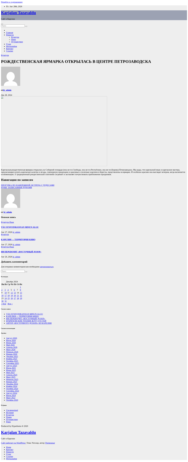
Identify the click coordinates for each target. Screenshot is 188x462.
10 (6, 293)
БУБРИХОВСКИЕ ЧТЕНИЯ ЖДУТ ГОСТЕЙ (26, 321)
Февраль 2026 (12, 352)
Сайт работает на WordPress (13, 443)
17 (6, 295)
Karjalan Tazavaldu (18, 12)
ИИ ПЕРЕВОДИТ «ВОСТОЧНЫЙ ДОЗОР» (21, 252)
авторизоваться (46, 267)
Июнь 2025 (11, 370)
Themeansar (50, 443)
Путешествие (17, 42)
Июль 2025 (11, 368)
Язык (13, 39)
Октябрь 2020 (12, 400)
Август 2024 (11, 393)
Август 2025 (11, 366)
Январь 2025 (11, 382)
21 (18, 295)
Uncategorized (12, 410)
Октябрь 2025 (12, 361)
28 (18, 298)
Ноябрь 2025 (11, 359)
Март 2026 (10, 350)
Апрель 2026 (11, 347)
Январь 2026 (11, 354)
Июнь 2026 (11, 343)
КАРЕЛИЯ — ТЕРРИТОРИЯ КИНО (18, 239)
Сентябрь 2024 (12, 391)
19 (12, 295)
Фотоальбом (11, 46)
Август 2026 (11, 338)
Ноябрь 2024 (11, 386)
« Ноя (3, 304)
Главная (9, 32)
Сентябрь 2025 (12, 363)
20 (15, 295)
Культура (15, 37)
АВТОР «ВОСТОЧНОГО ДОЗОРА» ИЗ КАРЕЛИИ (29, 323)
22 (21, 295)
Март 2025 (10, 377)
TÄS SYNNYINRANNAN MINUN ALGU (20, 227)
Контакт (9, 49)
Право (9, 417)
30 (2, 301)
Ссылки (9, 51)
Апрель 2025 (11, 375)
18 (9, 295)
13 (15, 293)
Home (8, 447)
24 (6, 298)
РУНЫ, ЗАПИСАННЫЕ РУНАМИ (16, 187)
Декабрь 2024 (12, 384)
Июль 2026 (11, 340)
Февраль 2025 (12, 379)
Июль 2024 (11, 395)
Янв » (10, 304)
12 (12, 293)
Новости (10, 35)
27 (15, 298)
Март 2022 (10, 398)
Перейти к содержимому (12, 2)
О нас (8, 44)
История (10, 413)
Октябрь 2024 (12, 389)
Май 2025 (10, 372)
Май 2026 (10, 345)
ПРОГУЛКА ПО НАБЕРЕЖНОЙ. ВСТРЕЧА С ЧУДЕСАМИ (27, 185)
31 (6, 301)
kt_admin (7, 90)
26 (12, 298)
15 (21, 293)
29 (21, 298)
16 (2, 295)
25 (9, 298)
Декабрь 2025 (12, 356)
